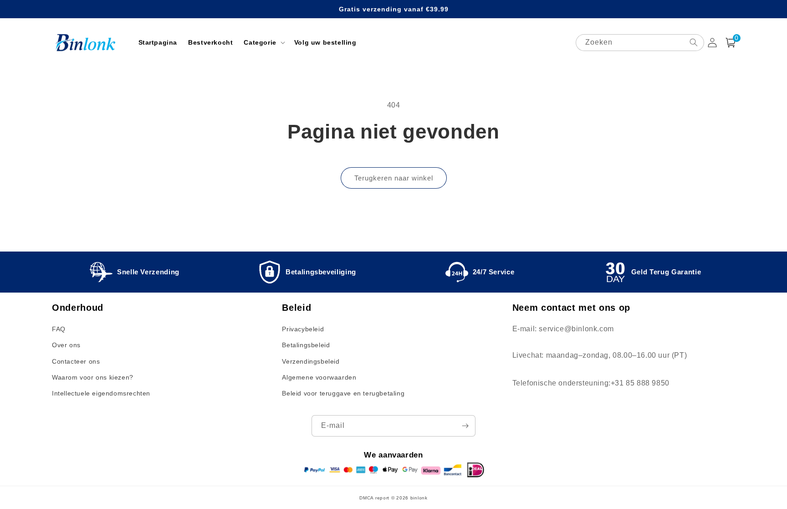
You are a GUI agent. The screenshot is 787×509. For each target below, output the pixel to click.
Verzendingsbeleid (310, 361)
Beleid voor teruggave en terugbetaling (343, 393)
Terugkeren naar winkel (393, 178)
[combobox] (640, 43)
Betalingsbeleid (306, 345)
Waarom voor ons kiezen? (92, 377)
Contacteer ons (76, 361)
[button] (263, 42)
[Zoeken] (694, 42)
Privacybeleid (303, 329)
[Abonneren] (465, 426)
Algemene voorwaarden (319, 377)
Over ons (66, 345)
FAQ (59, 329)
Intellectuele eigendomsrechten (101, 393)
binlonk (419, 497)
